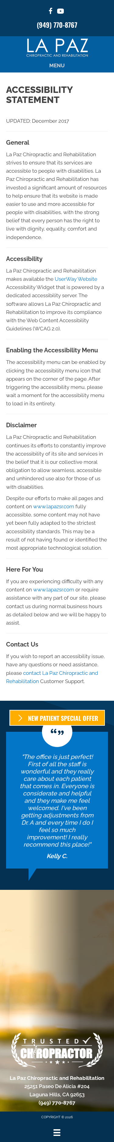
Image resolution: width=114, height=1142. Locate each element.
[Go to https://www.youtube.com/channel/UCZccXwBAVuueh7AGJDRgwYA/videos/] (60, 12)
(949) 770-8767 (57, 25)
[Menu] (56, 1132)
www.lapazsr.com (53, 506)
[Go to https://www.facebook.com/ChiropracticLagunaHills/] (50, 12)
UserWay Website (76, 279)
